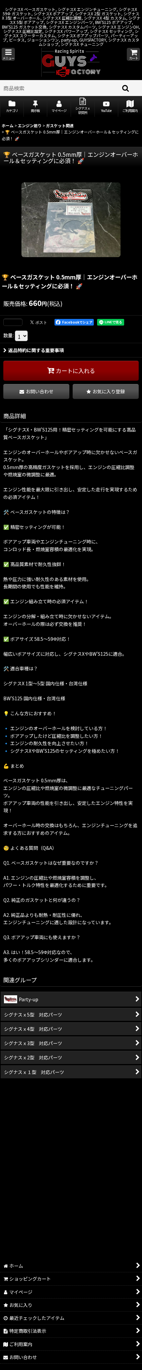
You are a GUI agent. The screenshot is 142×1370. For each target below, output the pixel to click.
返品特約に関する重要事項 (36, 350)
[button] (8, 54)
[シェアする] (12, 322)
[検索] (125, 88)
